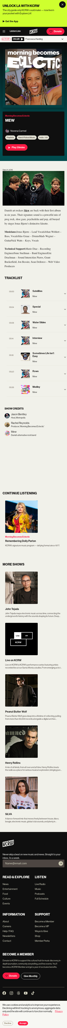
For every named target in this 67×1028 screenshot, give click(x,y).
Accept (23, 1023)
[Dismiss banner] (62, 4)
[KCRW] (8, 846)
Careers (7, 926)
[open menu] (4, 31)
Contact (7, 940)
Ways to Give (41, 931)
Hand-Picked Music (26, 137)
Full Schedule (41, 898)
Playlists (10, 137)
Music (38, 889)
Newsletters (9, 936)
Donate (58, 31)
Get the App (11, 21)
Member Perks (42, 940)
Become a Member (44, 921)
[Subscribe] (61, 863)
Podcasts (40, 893)
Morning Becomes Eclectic (17, 537)
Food (5, 893)
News (5, 884)
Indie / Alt (43, 137)
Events (6, 903)
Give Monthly (30, 976)
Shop (37, 936)
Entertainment (10, 889)
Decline (7, 1023)
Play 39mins (18, 147)
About (6, 921)
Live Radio (40, 884)
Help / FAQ (8, 931)
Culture (6, 898)
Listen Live (15, 31)
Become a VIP (42, 926)
